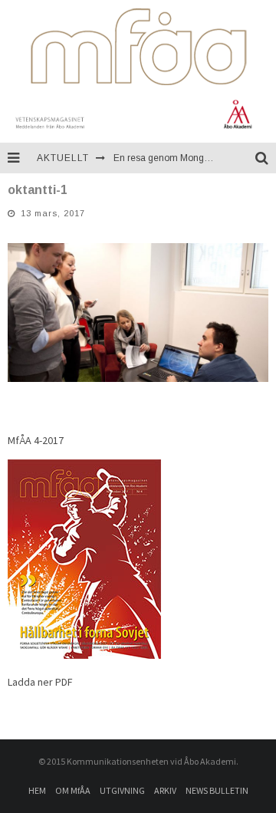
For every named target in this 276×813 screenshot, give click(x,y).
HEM (37, 790)
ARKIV (165, 790)
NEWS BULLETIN (217, 790)
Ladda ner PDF (40, 682)
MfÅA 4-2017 (36, 440)
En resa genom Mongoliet (167, 158)
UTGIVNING (122, 790)
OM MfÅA (72, 790)
